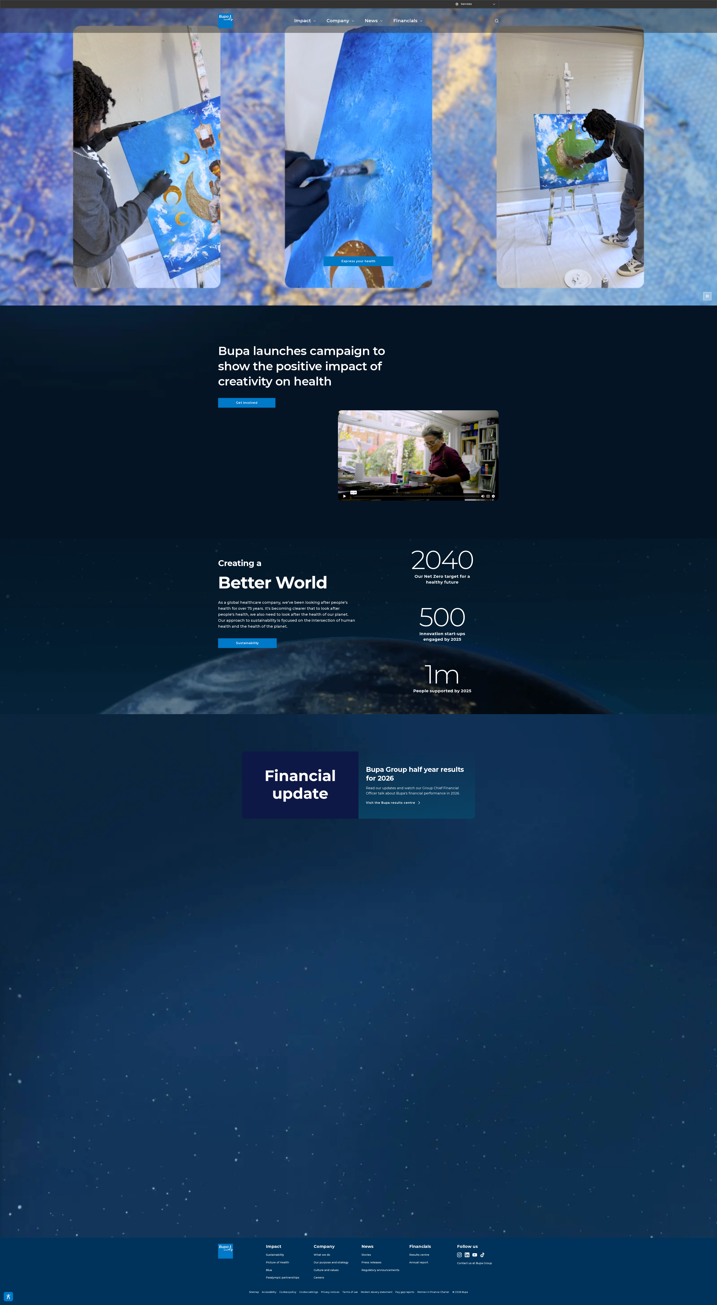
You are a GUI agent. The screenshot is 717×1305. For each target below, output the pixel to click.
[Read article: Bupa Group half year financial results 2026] (279, 1125)
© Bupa (460, 1292)
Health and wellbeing (370, 1182)
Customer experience (343, 1188)
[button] (496, 21)
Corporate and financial (278, 1182)
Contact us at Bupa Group (474, 1263)
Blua (269, 1270)
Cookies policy (287, 1292)
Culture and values (326, 1270)
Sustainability (275, 1254)
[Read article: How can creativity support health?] (438, 1125)
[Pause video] (707, 296)
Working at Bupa (376, 1188)
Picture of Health (277, 1262)
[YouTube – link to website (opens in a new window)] (474, 1255)
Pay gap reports (404, 1292)
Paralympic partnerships (282, 1277)
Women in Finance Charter (433, 1292)
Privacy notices (330, 1292)
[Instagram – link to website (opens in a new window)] (459, 1255)
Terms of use (350, 1292)
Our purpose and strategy (331, 1262)
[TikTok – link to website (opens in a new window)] (482, 1255)
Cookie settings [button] (308, 1292)
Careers (319, 1277)
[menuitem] (305, 21)
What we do (322, 1254)
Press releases (371, 1262)
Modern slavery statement (376, 1292)
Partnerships (340, 1182)
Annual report (418, 1262)
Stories (366, 1254)
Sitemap (254, 1292)
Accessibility (269, 1292)
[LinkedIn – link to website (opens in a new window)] (467, 1255)
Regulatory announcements (380, 1270)
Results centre (419, 1254)
